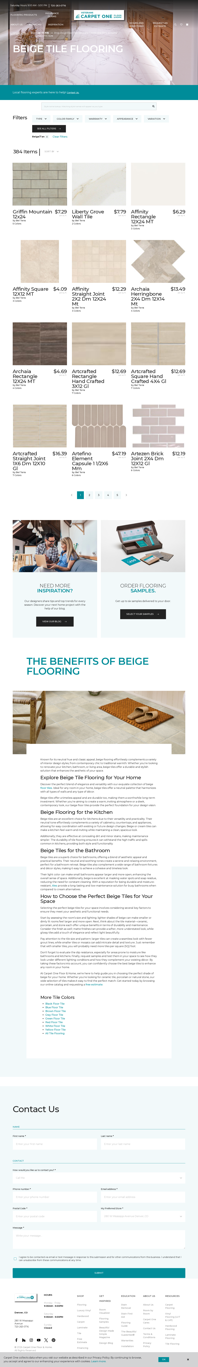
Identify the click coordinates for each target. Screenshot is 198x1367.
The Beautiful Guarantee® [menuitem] (128, 1333)
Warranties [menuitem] (127, 1340)
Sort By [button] (49, 151)
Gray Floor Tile (54, 1014)
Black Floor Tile (55, 1003)
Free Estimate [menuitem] (82, 1341)
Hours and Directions (136, 25)
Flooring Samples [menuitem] (104, 1320)
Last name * (107, 1136)
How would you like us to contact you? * (34, 1170)
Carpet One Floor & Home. (37, 1347)
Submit (99, 1272)
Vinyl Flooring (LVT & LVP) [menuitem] (172, 1317)
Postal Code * (20, 1208)
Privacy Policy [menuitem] (147, 1345)
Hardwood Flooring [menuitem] (171, 1327)
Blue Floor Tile (54, 1007)
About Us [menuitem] (148, 1304)
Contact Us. (73, 92)
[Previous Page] (71, 495)
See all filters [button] (46, 128)
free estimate (94, 984)
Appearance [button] (125, 118)
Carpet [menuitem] (81, 1321)
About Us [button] (17, 24)
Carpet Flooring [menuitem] (169, 1306)
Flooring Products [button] (24, 14)
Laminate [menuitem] (82, 1327)
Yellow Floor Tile (55, 1029)
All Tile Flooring (55, 1033)
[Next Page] (126, 495)
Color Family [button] (65, 118)
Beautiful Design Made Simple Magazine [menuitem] (106, 1332)
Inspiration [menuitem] (55, 24)
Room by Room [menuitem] (148, 1312)
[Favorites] (181, 24)
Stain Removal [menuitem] (126, 1306)
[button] (175, 24)
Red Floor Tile (54, 1022)
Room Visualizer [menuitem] (104, 1311)
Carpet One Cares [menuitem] (149, 1321)
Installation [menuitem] (127, 1346)
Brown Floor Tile (55, 1011)
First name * (19, 1136)
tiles (54, 885)
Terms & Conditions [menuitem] (149, 1336)
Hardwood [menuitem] (83, 1316)
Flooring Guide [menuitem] (125, 1324)
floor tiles (46, 788)
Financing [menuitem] (35, 24)
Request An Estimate (160, 25)
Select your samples (140, 614)
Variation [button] (154, 118)
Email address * (109, 1189)
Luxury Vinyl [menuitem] (84, 1310)
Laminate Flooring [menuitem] (170, 1336)
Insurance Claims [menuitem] (52, 15)
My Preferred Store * (112, 1208)
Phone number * (22, 1189)
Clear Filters (60, 136)
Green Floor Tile (55, 1018)
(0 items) (187, 24)
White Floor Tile (55, 1026)
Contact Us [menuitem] (149, 1328)
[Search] (154, 106)
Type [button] (39, 118)
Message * (18, 1228)
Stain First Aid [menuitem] (127, 1315)
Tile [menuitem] (79, 1333)
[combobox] (96, 106)
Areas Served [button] (19, 34)
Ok (163, 1359)
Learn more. (98, 1361)
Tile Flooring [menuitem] (172, 1343)
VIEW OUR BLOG (51, 621)
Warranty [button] (95, 118)
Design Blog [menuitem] (106, 1343)
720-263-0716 (58, 5)
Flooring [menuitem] (81, 1304)
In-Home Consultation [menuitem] (44, 34)
